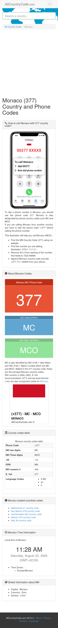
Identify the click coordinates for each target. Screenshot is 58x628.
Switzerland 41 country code (25, 507)
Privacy (47, 617)
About (39, 617)
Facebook (34, 621)
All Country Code (13, 26)
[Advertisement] (29, 62)
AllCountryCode (20, 4)
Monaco (44, 381)
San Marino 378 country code (25, 511)
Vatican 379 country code (23, 517)
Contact (23, 621)
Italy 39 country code (21, 520)
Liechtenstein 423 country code (26, 514)
